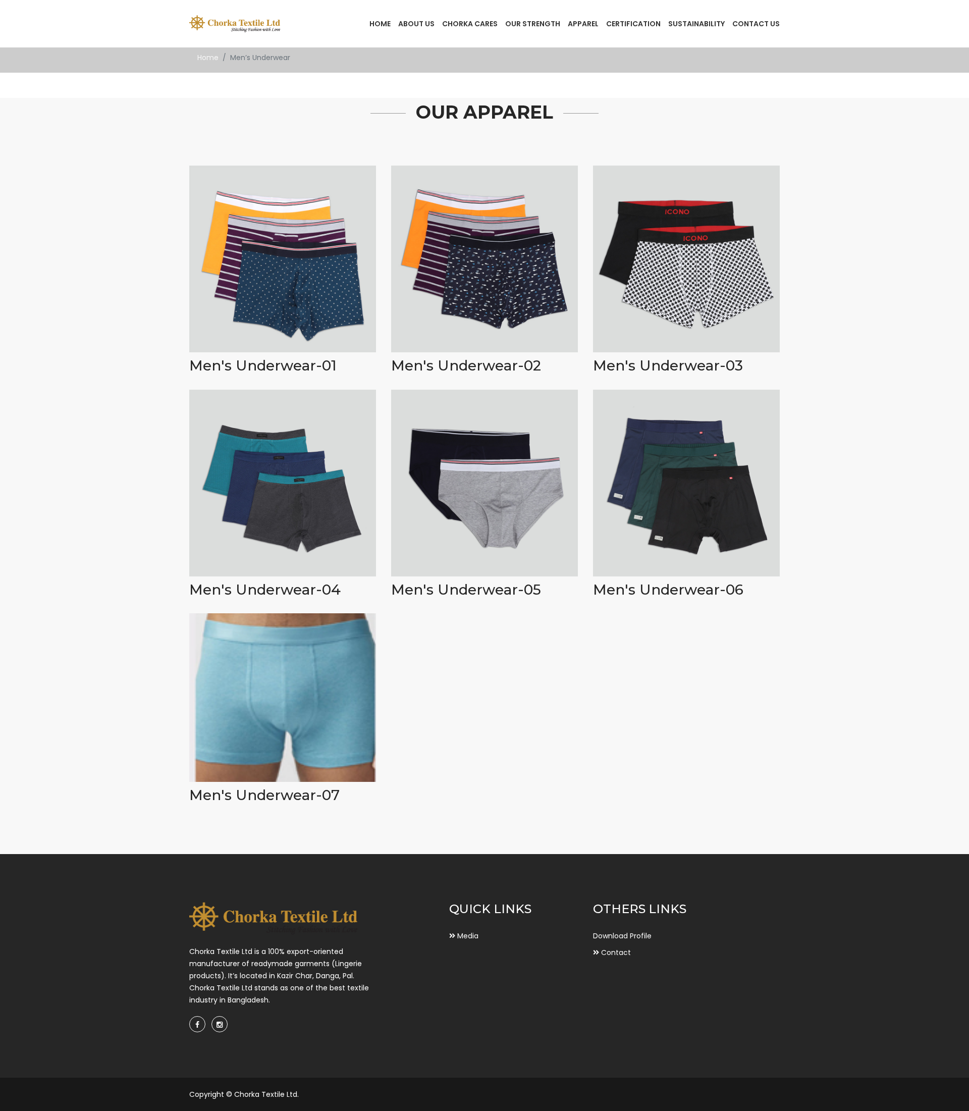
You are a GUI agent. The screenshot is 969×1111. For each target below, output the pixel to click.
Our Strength (532, 24)
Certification (633, 24)
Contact (615, 952)
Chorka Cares (470, 24)
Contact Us (756, 24)
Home (380, 24)
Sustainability (696, 24)
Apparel (583, 24)
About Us (416, 24)
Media (466, 936)
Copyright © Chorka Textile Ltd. (244, 1094)
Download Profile (622, 936)
